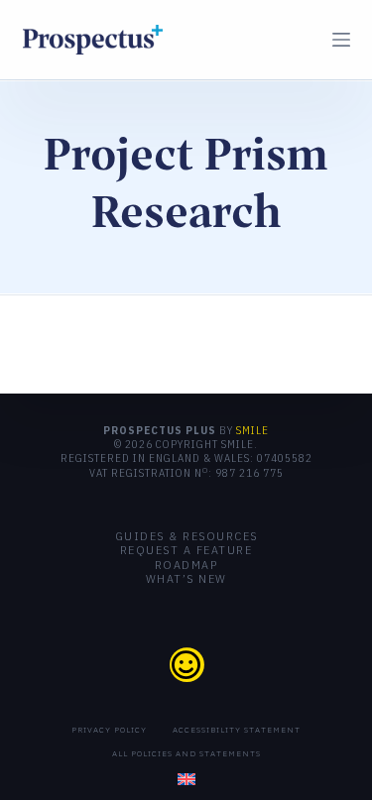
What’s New (186, 579)
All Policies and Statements (186, 753)
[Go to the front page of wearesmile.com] (186, 663)
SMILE (252, 430)
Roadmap (186, 565)
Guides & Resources (186, 536)
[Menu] (341, 40)
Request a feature (186, 550)
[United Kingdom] (186, 779)
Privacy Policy (109, 730)
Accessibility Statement (237, 730)
